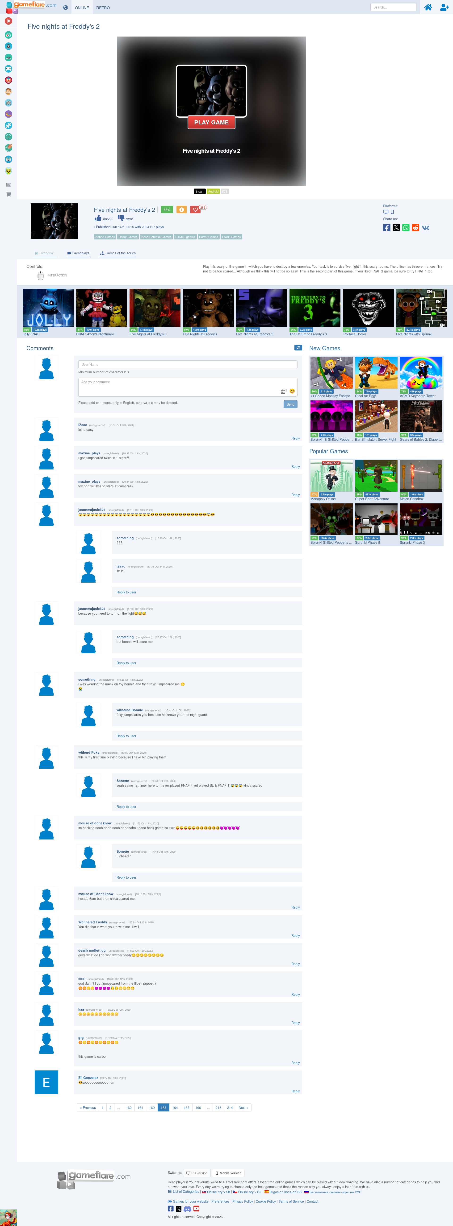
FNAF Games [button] (231, 237)
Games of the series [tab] (120, 253)
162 (152, 1107)
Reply (295, 438)
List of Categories (186, 1191)
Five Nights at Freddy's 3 (126, 333)
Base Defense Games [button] (156, 237)
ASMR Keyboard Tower (418, 395)
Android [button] (213, 191)
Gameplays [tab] (80, 253)
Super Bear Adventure (372, 498)
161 (140, 1107)
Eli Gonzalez (88, 1077)
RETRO (104, 7)
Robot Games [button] (128, 237)
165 (186, 1107)
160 (129, 1107)
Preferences (221, 1201)
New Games (324, 348)
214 (230, 1107)
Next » (243, 1107)
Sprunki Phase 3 (412, 542)
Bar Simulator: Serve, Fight (375, 439)
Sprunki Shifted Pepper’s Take (333, 542)
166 (198, 1107)
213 (218, 1107)
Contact (312, 1201)
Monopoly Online (323, 498)
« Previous (88, 1107)
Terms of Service (291, 1201)
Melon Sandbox (412, 498)
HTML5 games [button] (185, 237)
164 (175, 1107)
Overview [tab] (45, 253)
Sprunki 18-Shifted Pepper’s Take (335, 439)
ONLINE (84, 7)
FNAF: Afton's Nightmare (73, 333)
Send (290, 404)
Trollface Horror (332, 333)
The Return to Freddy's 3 (286, 333)
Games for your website (191, 1201)
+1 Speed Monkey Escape (330, 395)
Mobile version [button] (230, 1173)
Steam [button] (199, 191)
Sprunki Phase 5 (367, 542)
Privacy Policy (242, 1201)
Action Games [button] (105, 237)
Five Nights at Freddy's (178, 333)
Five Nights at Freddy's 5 (233, 333)
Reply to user (126, 592)
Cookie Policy (266, 1201)
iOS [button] (224, 191)
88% (167, 209)
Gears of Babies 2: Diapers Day (423, 439)
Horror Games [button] (208, 237)
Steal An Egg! (365, 395)
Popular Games (328, 451)
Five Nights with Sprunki (392, 333)
